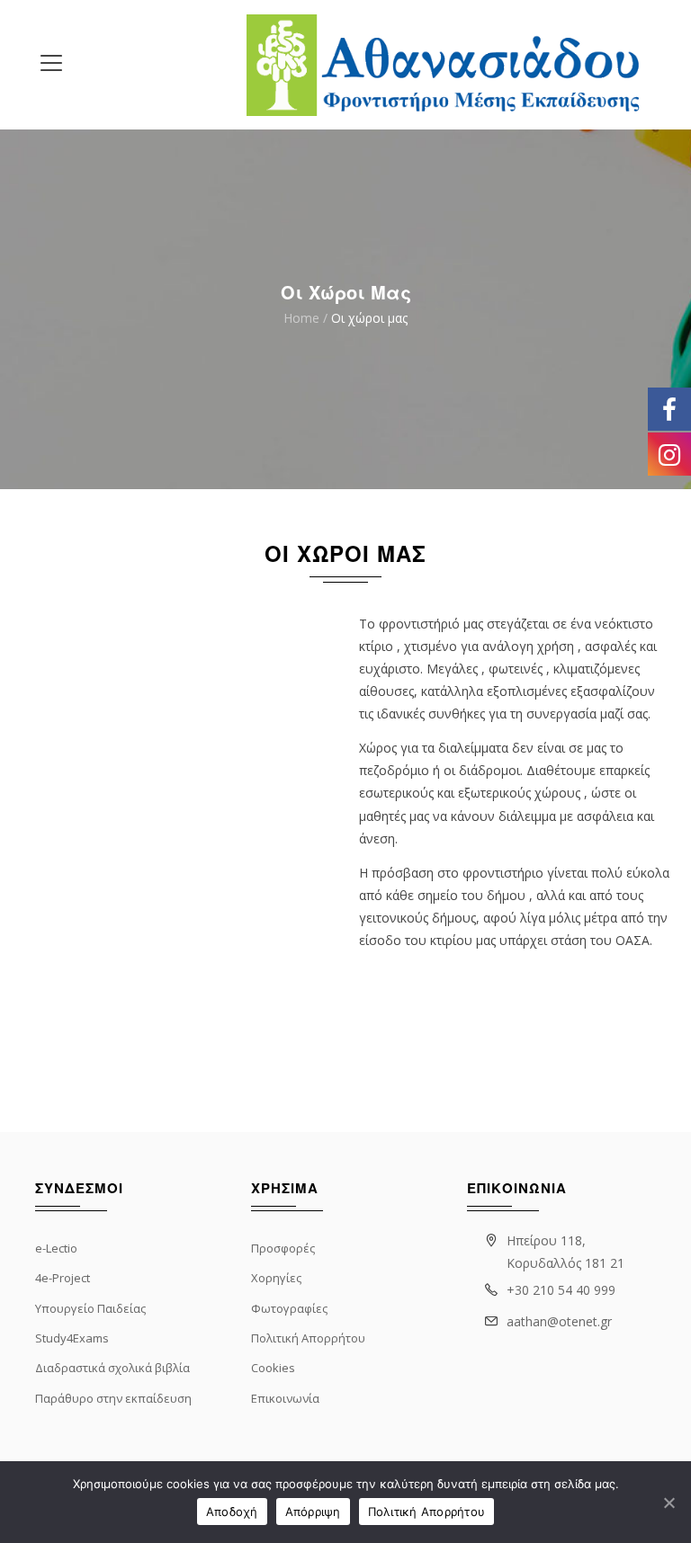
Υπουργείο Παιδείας (90, 1308)
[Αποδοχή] (669, 1503)
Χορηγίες (276, 1278)
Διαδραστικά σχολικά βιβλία (112, 1368)
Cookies (273, 1368)
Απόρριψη (313, 1511)
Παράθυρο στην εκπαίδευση (113, 1398)
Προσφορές (283, 1248)
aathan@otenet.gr (559, 1321)
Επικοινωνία (285, 1398)
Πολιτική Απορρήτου (308, 1338)
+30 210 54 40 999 (561, 1289)
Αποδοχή (232, 1511)
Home (301, 318)
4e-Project (62, 1278)
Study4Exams (72, 1338)
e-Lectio (56, 1248)
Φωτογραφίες (289, 1308)
